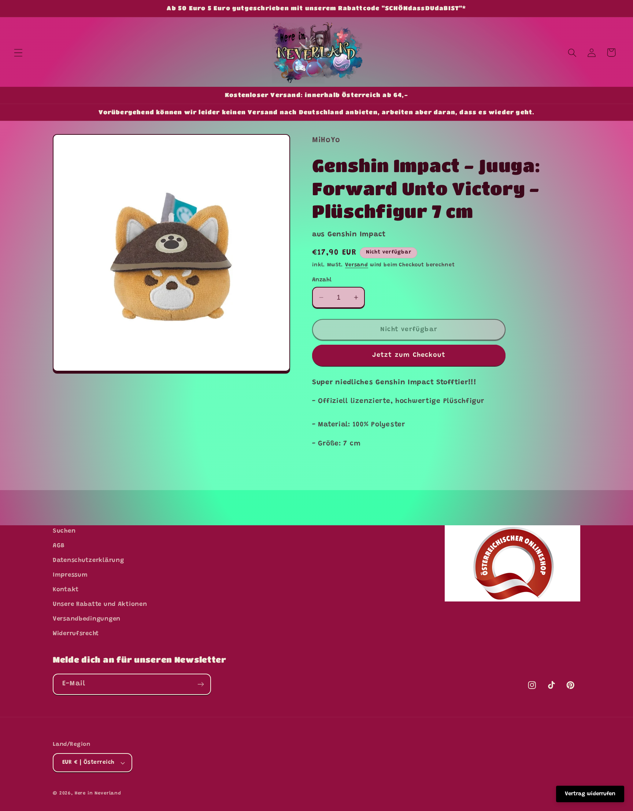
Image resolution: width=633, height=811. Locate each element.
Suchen (64, 531)
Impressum (70, 575)
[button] (18, 52)
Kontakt (66, 590)
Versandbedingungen (87, 619)
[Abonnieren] (200, 684)
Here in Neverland (98, 793)
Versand (356, 265)
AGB (59, 546)
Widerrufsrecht (76, 634)
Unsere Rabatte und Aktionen (100, 604)
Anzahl (322, 280)
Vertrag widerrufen (590, 794)
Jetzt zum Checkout (409, 355)
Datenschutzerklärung (88, 560)
